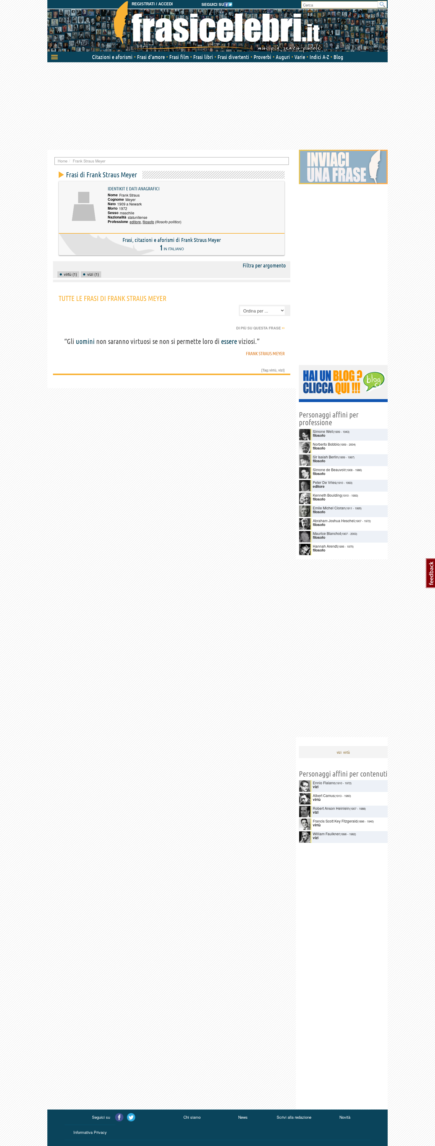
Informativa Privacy (90, 1132)
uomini (85, 341)
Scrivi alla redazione (294, 1117)
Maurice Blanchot (327, 533)
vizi (280, 370)
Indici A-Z (319, 57)
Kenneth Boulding (327, 495)
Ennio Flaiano (324, 782)
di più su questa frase (260, 328)
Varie (299, 57)
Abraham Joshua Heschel (334, 520)
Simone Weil (323, 431)
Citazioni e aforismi (112, 57)
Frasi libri (203, 57)
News (243, 1117)
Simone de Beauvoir (329, 469)
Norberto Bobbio (326, 444)
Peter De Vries (324, 482)
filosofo (148, 221)
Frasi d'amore (151, 57)
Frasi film (179, 57)
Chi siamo (192, 1117)
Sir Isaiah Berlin (325, 456)
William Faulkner (326, 833)
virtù (272, 370)
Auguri (283, 57)
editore (135, 221)
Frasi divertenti (233, 57)
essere (229, 341)
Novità (344, 1117)
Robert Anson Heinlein (331, 808)
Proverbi (262, 57)
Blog (338, 57)
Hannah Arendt (325, 546)
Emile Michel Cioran (329, 507)
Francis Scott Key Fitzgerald (335, 820)
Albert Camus (324, 795)
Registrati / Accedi (152, 4)
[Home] (217, 26)
